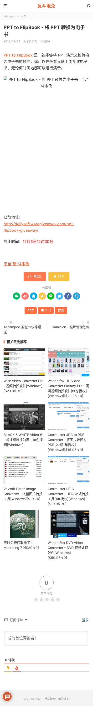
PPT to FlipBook (18, 55)
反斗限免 (46, 5)
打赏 (59, 276)
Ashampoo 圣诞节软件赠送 (22, 329)
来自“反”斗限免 (16, 263)
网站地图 (63, 699)
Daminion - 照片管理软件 (70, 327)
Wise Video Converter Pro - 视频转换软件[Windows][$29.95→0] (23, 386)
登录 (85, 620)
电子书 (46, 310)
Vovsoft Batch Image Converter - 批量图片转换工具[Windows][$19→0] (23, 494)
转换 (61, 310)
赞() (34, 276)
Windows (10, 16)
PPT (30, 310)
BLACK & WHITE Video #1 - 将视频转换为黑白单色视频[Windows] (24, 440)
